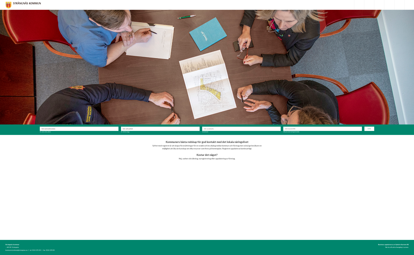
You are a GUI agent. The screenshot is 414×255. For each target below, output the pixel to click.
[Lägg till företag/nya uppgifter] (389, 5)
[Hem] (359, 5)
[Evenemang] (379, 5)
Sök (369, 129)
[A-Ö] (369, 5)
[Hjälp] (399, 5)
